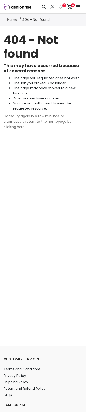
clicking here (14, 126)
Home (12, 19)
